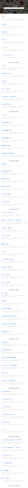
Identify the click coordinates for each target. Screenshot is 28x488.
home (1, 14)
